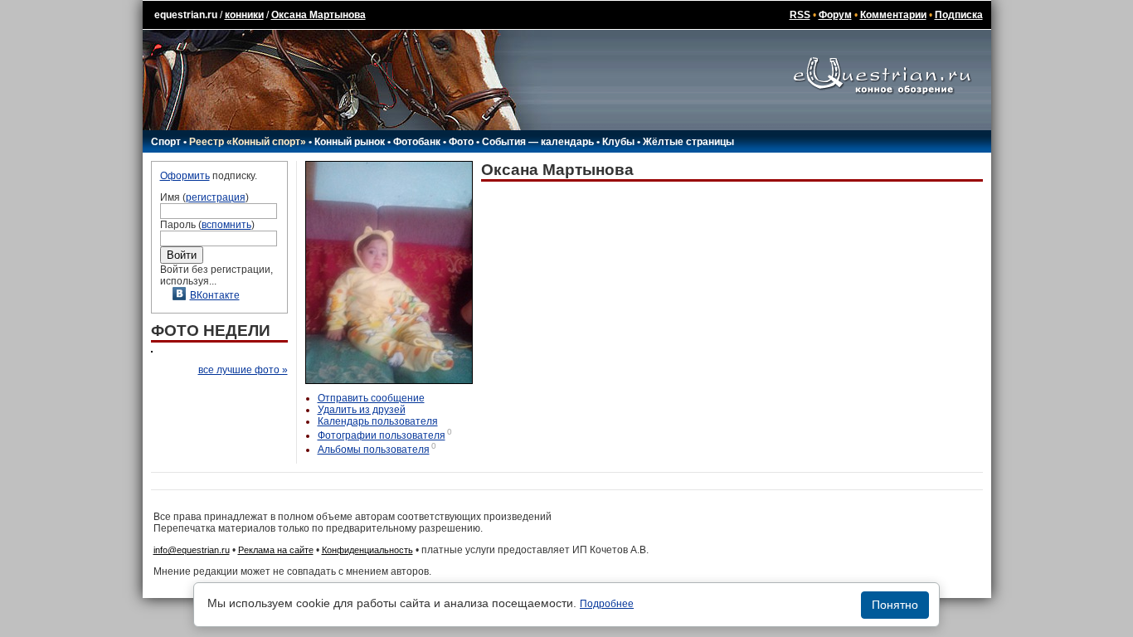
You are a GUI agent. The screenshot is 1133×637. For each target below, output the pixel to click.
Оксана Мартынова (318, 15)
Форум (835, 15)
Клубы (618, 142)
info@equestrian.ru (191, 550)
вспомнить (226, 225)
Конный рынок (349, 142)
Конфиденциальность (367, 550)
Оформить (185, 176)
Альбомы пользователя (374, 449)
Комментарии (893, 15)
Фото (461, 142)
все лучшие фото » (243, 370)
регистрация (216, 197)
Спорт (166, 142)
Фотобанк (416, 142)
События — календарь (538, 142)
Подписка (959, 15)
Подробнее (607, 604)
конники (244, 15)
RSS (800, 15)
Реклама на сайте (276, 550)
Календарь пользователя (378, 421)
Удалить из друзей (362, 410)
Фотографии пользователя (381, 435)
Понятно (895, 604)
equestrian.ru (185, 15)
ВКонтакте (215, 295)
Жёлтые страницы (688, 142)
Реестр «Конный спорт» (247, 142)
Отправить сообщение (371, 398)
